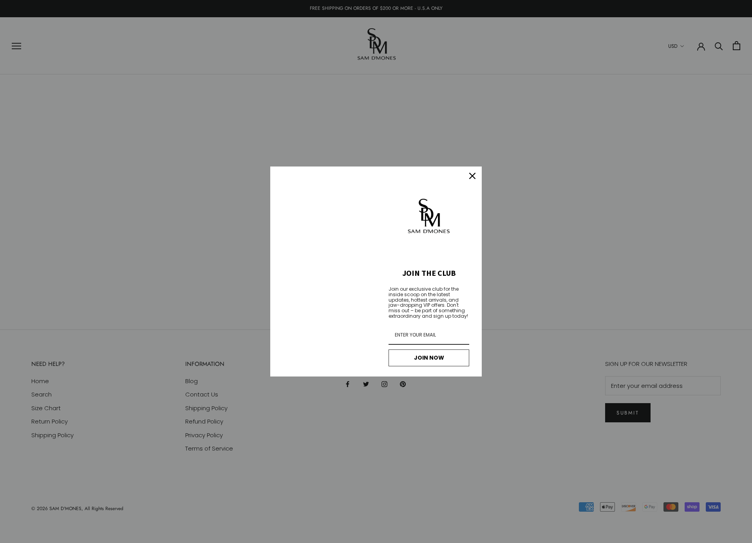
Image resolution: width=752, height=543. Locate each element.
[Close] (472, 176)
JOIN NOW (429, 358)
